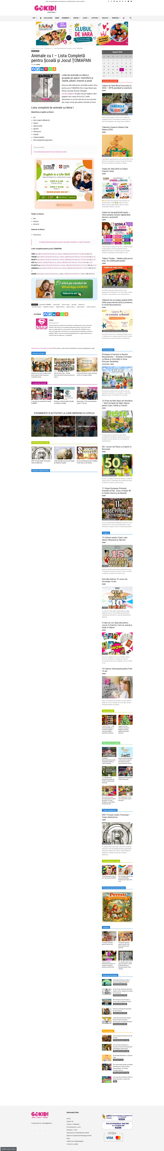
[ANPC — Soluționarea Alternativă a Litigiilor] (117, 1117)
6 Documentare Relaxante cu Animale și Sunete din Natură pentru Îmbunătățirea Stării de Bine (122, 1046)
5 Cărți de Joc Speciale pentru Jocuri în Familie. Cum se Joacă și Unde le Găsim (117, 625)
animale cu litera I (37, 306)
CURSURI (75, 18)
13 (117, 66)
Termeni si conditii (72, 1144)
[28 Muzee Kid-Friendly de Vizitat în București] (125, 771)
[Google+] (111, 1)
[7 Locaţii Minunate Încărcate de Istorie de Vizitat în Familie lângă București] (109, 771)
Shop (68, 1138)
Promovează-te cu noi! (74, 1127)
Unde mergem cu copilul (109, 475)
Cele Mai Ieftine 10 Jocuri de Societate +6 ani (114, 580)
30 (117, 60)
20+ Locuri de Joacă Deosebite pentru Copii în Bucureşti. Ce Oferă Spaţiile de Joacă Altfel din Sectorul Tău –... (109, 800)
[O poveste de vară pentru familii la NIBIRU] (41, 394)
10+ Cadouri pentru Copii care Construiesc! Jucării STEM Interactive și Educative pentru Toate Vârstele (125, 965)
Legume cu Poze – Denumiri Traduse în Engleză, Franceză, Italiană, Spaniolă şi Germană (123, 729)
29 (113, 60)
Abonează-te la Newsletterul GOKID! (78, 1133)
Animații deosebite (110, 975)
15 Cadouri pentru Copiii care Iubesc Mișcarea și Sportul (114, 538)
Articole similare (38, 353)
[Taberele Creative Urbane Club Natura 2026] (117, 146)
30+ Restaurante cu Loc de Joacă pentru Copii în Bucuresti (125, 798)
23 (130, 69)
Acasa (68, 1118)
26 (113, 73)
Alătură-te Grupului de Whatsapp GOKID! (79, 1135)
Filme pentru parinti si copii (121, 1040)
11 (108, 66)
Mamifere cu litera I (49, 306)
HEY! (34, 18)
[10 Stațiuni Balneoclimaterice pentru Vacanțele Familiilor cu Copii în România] (109, 752)
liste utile (74, 304)
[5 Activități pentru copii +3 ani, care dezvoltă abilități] (109, 870)
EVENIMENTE (65, 18)
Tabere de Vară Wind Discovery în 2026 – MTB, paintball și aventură (117, 86)
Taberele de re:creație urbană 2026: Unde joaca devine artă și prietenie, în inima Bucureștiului (117, 302)
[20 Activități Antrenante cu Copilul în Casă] (106, 1058)
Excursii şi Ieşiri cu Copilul (109, 387)
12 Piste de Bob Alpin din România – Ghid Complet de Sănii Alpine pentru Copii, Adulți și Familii (117, 403)
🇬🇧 (123, 18)
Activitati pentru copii (40, 443)
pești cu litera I (81, 306)
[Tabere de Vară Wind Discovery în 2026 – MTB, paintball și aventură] (117, 104)
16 (130, 66)
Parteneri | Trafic (72, 1130)
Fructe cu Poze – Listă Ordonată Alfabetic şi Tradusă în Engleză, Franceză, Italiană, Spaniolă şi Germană (108, 729)
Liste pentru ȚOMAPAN (45, 304)
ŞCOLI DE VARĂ (48, 18)
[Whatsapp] (50, 69)
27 (104, 60)
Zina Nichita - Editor (108, 364)
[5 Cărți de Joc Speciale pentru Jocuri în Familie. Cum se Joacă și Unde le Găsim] (117, 643)
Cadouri (105, 566)
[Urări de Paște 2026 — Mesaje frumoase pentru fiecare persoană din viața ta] (64, 364)
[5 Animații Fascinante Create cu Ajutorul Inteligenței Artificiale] (106, 982)
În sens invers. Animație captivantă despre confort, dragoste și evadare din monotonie (123, 991)
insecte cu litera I (91, 306)
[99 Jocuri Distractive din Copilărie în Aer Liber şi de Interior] (87, 454)
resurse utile (56, 304)
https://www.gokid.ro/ (54, 323)
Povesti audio (106, 843)
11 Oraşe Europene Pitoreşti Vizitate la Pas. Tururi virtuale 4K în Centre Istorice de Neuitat (116, 490)
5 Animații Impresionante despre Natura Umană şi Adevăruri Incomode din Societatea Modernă (122, 1019)
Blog (115, 1081)
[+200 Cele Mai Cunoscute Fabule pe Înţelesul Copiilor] (64, 454)
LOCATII (85, 18)
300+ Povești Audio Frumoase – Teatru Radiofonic (116, 816)
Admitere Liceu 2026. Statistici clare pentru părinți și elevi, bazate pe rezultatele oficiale (41, 375)
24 (104, 73)
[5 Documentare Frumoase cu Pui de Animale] (106, 1038)
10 (104, 66)
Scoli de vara (106, 156)
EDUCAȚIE (105, 18)
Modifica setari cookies (8, 1149)
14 (121, 66)
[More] (54, 69)
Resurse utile (39, 48)
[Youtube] (131, 1)
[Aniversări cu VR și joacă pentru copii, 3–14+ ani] (87, 394)
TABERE (57, 18)
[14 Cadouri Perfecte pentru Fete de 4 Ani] (109, 936)
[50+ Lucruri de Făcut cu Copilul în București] (117, 465)
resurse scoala (65, 304)
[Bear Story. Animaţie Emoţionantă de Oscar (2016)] (106, 1011)
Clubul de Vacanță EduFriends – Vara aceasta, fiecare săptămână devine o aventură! (116, 214)
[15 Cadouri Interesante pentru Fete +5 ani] (117, 687)
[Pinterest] (122, 1)
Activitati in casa (118, 1060)
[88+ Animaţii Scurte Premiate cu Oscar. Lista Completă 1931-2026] (106, 1002)
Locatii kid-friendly (39, 383)
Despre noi (70, 1121)
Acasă (33, 48)
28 (108, 60)
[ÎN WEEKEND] (64, 426)
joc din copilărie (68, 94)
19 (113, 69)
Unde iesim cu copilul (111, 743)
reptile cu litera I (60, 306)
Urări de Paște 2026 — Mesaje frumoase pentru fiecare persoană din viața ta (64, 375)
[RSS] (125, 1)
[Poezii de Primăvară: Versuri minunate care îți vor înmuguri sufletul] (87, 364)
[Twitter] (128, 1)
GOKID (38, 64)
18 (108, 69)
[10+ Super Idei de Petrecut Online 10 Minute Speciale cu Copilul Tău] (106, 1079)
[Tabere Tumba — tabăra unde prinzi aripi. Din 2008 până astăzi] (117, 277)
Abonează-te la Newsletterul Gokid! (41, 348)
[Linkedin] (117, 1)
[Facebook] (108, 1)
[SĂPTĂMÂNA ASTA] (86, 426)
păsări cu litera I (71, 306)
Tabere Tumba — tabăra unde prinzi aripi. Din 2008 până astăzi (117, 259)
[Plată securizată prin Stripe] (113, 1136)
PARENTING (115, 18)
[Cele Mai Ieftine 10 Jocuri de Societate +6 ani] (117, 598)
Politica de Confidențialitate (75, 1141)
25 (108, 73)
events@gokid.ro (47, 1123)
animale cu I (81, 304)
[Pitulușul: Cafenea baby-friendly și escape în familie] (64, 394)
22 (126, 69)
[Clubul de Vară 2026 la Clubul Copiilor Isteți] (117, 187)
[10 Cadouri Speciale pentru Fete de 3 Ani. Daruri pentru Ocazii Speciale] (125, 936)
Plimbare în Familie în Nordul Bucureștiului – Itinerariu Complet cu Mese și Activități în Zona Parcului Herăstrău (117, 358)
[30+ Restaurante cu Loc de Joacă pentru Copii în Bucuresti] (125, 791)
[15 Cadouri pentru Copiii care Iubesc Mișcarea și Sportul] (117, 556)
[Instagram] (114, 1)
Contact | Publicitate (73, 1124)
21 (121, 69)
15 (126, 66)
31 (121, 60)
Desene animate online (120, 984)
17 (104, 69)
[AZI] (42, 426)
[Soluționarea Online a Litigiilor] (117, 1125)
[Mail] (119, 1)
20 (117, 69)
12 (113, 66)
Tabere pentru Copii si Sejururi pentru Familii (115, 114)
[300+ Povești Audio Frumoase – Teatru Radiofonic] (41, 454)
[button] (130, 18)
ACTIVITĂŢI (94, 18)
